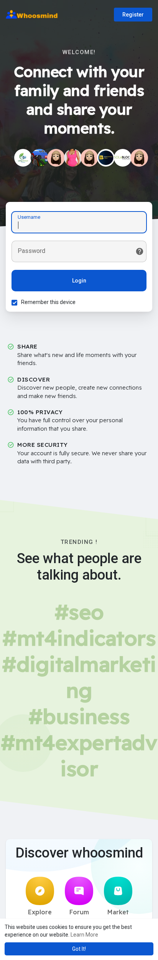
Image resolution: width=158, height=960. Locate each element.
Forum (79, 912)
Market (118, 912)
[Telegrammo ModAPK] (89, 158)
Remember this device (48, 302)
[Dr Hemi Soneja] (139, 158)
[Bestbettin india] (106, 158)
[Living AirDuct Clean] (23, 158)
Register (133, 15)
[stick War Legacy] (39, 158)
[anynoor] (73, 158)
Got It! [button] (79, 949)
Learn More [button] (84, 935)
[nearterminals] (56, 158)
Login (79, 281)
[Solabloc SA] (123, 158)
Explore (40, 912)
